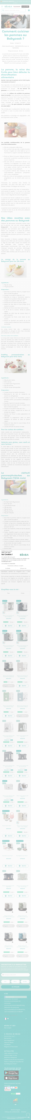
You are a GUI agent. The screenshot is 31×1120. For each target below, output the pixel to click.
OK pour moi (23, 568)
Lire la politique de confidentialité (8, 563)
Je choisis (7, 568)
